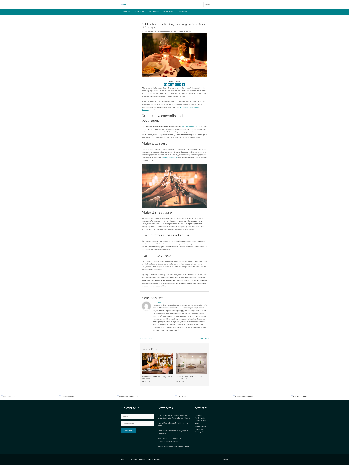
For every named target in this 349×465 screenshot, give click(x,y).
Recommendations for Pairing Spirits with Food (157, 377)
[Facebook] (165, 84)
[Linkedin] (172, 84)
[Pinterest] (176, 84)
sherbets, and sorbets (170, 157)
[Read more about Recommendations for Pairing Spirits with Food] (157, 364)
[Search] (224, 4)
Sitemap (225, 459)
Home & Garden (200, 426)
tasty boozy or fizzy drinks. (191, 126)
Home (197, 423)
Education (198, 415)
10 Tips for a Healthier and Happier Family (173, 446)
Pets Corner (199, 429)
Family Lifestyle (147, 31)
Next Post (204, 338)
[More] (183, 84)
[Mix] (179, 84)
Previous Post (146, 338)
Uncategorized (200, 432)
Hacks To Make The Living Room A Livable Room (189, 377)
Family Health (200, 418)
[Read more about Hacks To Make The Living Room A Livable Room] (191, 364)
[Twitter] (169, 84)
